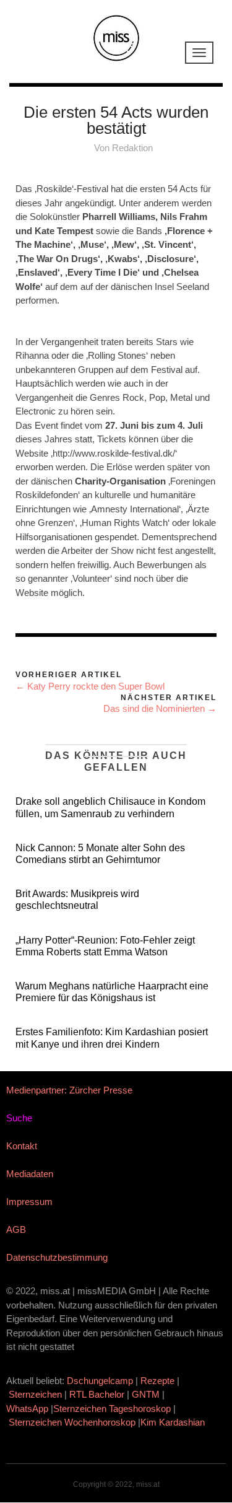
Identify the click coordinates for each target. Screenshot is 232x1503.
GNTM (146, 1394)
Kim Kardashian (173, 1422)
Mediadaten (29, 1173)
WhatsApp (27, 1408)
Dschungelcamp (100, 1380)
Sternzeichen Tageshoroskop (112, 1408)
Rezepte (157, 1380)
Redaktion (132, 147)
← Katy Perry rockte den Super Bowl (90, 686)
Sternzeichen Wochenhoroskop (72, 1422)
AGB (16, 1229)
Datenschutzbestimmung (57, 1257)
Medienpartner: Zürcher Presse (69, 1090)
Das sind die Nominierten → (160, 708)
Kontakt (21, 1146)
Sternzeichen (35, 1394)
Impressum (29, 1201)
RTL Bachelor (96, 1394)
